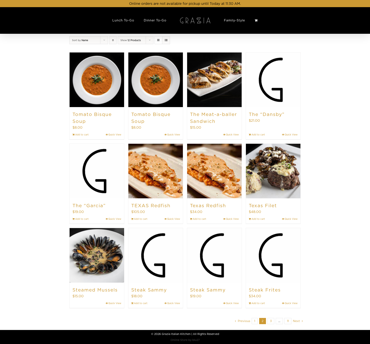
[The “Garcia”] (97, 171)
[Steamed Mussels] (97, 255)
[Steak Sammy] (155, 255)
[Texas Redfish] (214, 171)
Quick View (114, 134)
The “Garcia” (89, 205)
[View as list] (166, 40)
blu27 (196, 339)
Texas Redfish (208, 205)
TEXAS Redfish (151, 205)
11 (288, 321)
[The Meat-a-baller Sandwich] (214, 79)
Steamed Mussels (95, 290)
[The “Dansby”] (273, 79)
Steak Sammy (149, 290)
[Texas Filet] (273, 171)
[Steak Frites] (273, 255)
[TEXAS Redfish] (155, 171)
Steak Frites (265, 290)
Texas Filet (263, 205)
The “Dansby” (267, 114)
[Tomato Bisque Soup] (97, 79)
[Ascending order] (113, 40)
